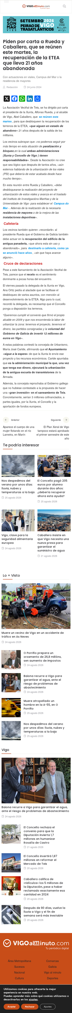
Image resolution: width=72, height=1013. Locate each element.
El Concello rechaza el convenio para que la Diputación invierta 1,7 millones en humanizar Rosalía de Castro (39, 835)
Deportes (52, 978)
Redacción (12, 87)
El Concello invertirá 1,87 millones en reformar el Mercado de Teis (40, 860)
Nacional (19, 972)
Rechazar (30, 1006)
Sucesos (19, 966)
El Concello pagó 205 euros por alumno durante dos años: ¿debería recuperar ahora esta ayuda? (52, 488)
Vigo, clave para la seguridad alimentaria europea (17, 539)
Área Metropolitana (19, 961)
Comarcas (52, 961)
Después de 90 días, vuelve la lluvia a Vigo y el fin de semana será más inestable (44, 911)
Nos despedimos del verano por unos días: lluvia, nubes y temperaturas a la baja (18, 486)
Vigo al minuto (52, 972)
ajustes (33, 999)
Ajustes (48, 1006)
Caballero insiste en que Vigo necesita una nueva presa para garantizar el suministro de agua (53, 542)
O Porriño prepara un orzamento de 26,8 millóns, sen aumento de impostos (42, 657)
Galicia (52, 966)
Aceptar (11, 1006)
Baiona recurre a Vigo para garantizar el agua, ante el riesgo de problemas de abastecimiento (43, 681)
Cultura (19, 978)
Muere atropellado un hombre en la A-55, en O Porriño (41, 705)
